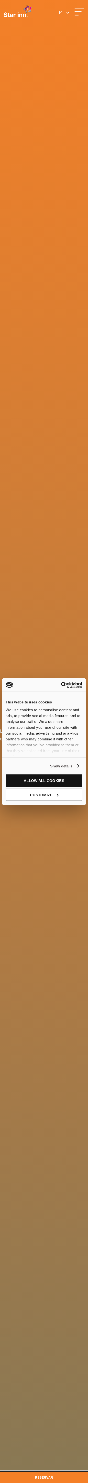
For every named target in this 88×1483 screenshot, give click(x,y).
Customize (41, 795)
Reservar (44, 1477)
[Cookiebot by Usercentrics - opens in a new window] (62, 685)
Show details (61, 766)
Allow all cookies (44, 781)
